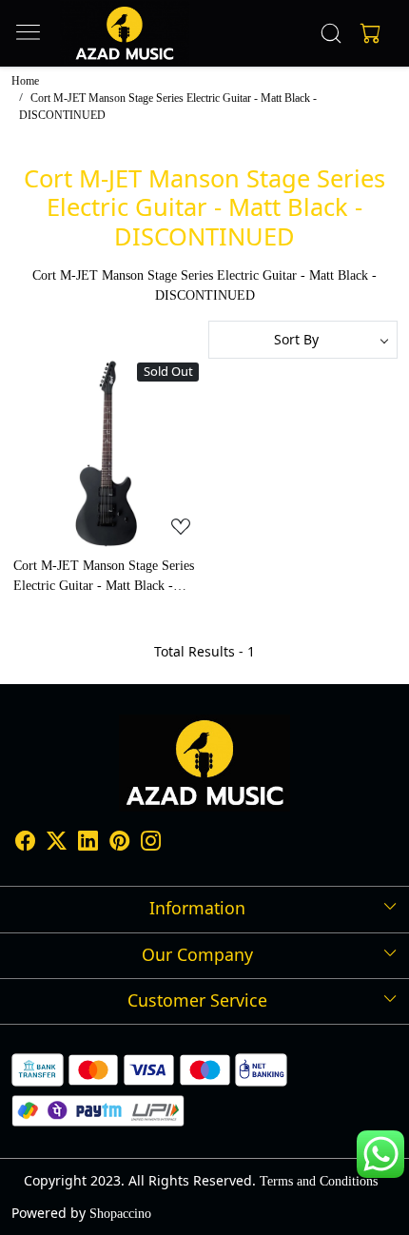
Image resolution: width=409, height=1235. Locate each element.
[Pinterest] (119, 844)
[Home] (124, 33)
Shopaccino (120, 1213)
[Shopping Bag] (366, 33)
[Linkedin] (88, 844)
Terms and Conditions (319, 1181)
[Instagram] (151, 844)
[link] (331, 33)
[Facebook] (25, 844)
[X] (56, 844)
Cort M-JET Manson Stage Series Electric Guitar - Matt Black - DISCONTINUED (103, 577)
